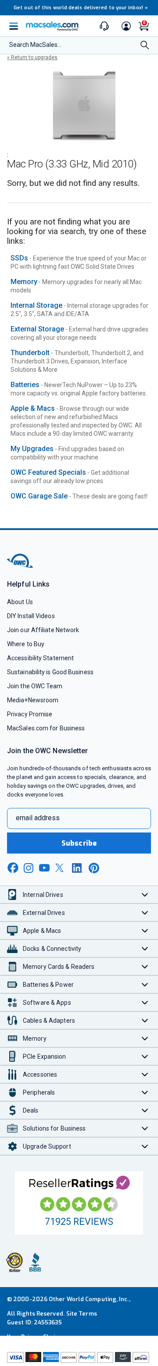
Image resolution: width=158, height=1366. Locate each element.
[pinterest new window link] (94, 868)
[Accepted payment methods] (79, 1358)
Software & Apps (47, 1002)
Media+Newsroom (32, 700)
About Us (20, 601)
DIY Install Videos (31, 615)
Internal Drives (43, 894)
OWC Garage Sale (39, 496)
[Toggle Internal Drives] (145, 894)
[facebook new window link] (12, 868)
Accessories (40, 1074)
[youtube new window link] (44, 868)
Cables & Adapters (49, 1020)
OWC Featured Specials (48, 472)
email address (38, 818)
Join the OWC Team (35, 686)
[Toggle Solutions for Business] (145, 1128)
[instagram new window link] (28, 868)
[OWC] (20, 566)
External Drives (44, 912)
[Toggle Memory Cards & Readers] (145, 966)
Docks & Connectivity (52, 948)
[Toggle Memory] (145, 1038)
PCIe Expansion (44, 1056)
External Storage (37, 329)
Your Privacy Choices (36, 1337)
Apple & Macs (33, 408)
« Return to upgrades (32, 57)
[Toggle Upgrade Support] (145, 1146)
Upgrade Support (47, 1146)
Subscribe (79, 843)
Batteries (25, 385)
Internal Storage (36, 305)
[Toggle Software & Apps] (145, 1002)
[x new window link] (61, 868)
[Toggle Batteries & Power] (145, 984)
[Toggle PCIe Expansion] (145, 1056)
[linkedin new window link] (77, 868)
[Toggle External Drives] (145, 912)
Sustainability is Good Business (50, 672)
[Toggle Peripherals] (145, 1092)
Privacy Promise (29, 714)
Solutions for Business (54, 1128)
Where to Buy (25, 643)
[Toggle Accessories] (145, 1074)
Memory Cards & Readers (58, 966)
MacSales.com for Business (46, 728)
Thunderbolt (30, 353)
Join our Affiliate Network (43, 629)
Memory (24, 281)
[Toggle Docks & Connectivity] (145, 948)
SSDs (19, 258)
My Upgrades (32, 449)
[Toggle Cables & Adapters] (145, 1020)
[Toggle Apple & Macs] (145, 930)
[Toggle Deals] (145, 1110)
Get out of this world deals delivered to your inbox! (81, 7)
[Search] (144, 46)
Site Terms (81, 1313)
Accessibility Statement (40, 658)
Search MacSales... (35, 44)
